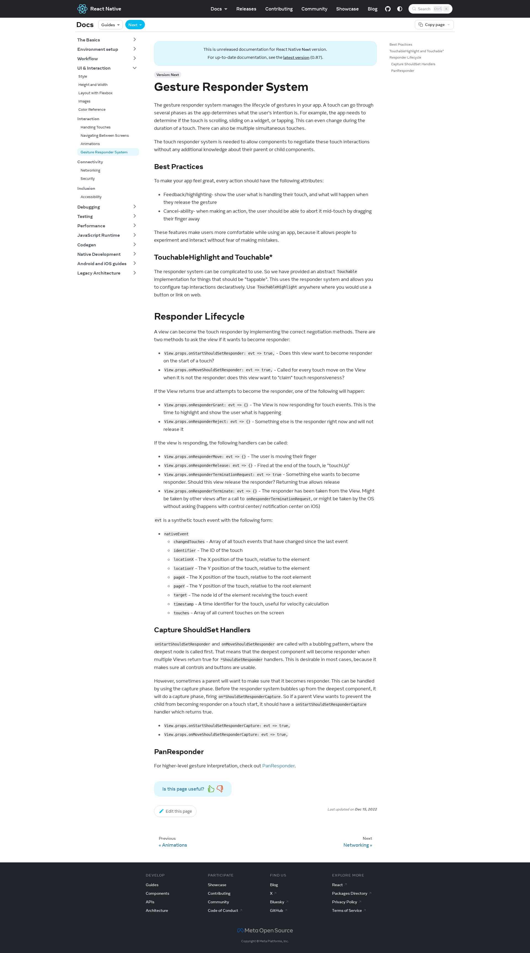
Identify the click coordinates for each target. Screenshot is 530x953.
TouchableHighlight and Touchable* (416, 51)
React (337, 884)
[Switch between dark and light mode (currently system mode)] (399, 9)
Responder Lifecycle (405, 57)
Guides (108, 24)
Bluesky (277, 901)
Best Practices (400, 44)
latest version (296, 57)
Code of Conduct (223, 910)
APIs (150, 901)
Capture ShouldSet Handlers (413, 64)
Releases (246, 9)
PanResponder (278, 766)
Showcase (347, 9)
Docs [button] (216, 9)
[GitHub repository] (388, 9)
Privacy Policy (344, 901)
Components (157, 893)
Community (314, 9)
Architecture (157, 910)
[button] (107, 39)
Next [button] (132, 24)
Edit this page (179, 811)
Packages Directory (349, 893)
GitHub (276, 910)
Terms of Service (347, 910)
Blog (372, 9)
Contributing (279, 9)
